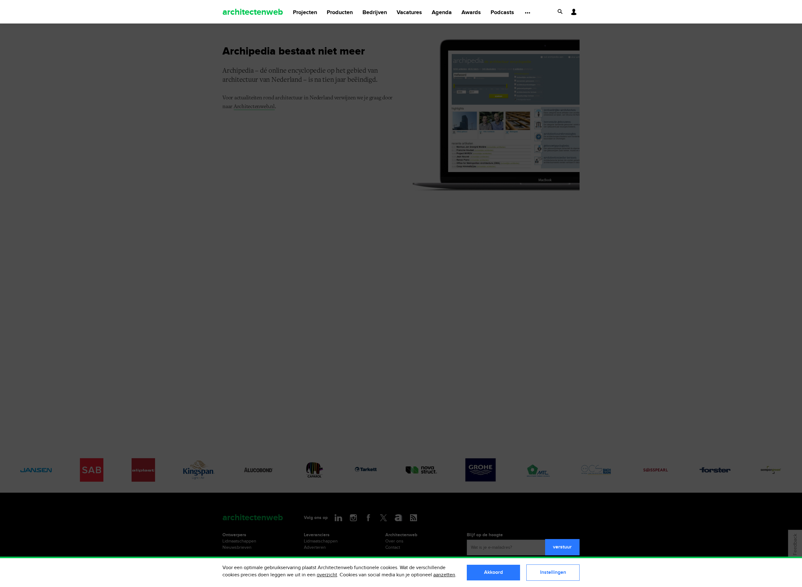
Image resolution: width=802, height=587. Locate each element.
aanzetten (444, 575)
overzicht (327, 575)
